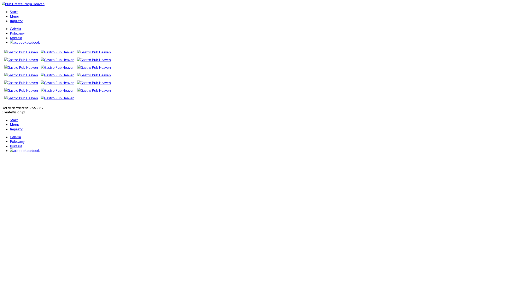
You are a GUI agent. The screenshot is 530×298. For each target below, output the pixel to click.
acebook (33, 42)
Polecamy (17, 33)
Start (14, 12)
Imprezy (16, 21)
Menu (14, 16)
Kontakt (16, 38)
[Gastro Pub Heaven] (21, 51)
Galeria (15, 28)
